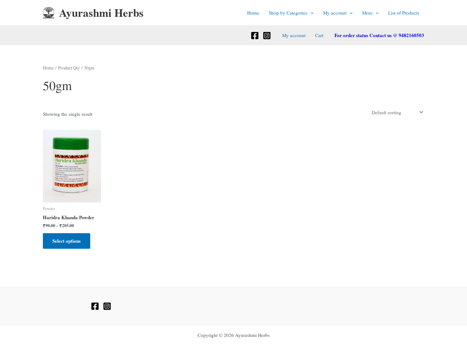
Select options (66, 240)
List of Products (403, 13)
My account (335, 13)
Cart (319, 35)
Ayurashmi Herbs (101, 12)
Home (253, 13)
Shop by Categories (288, 13)
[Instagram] (267, 35)
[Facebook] (255, 35)
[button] (311, 12)
